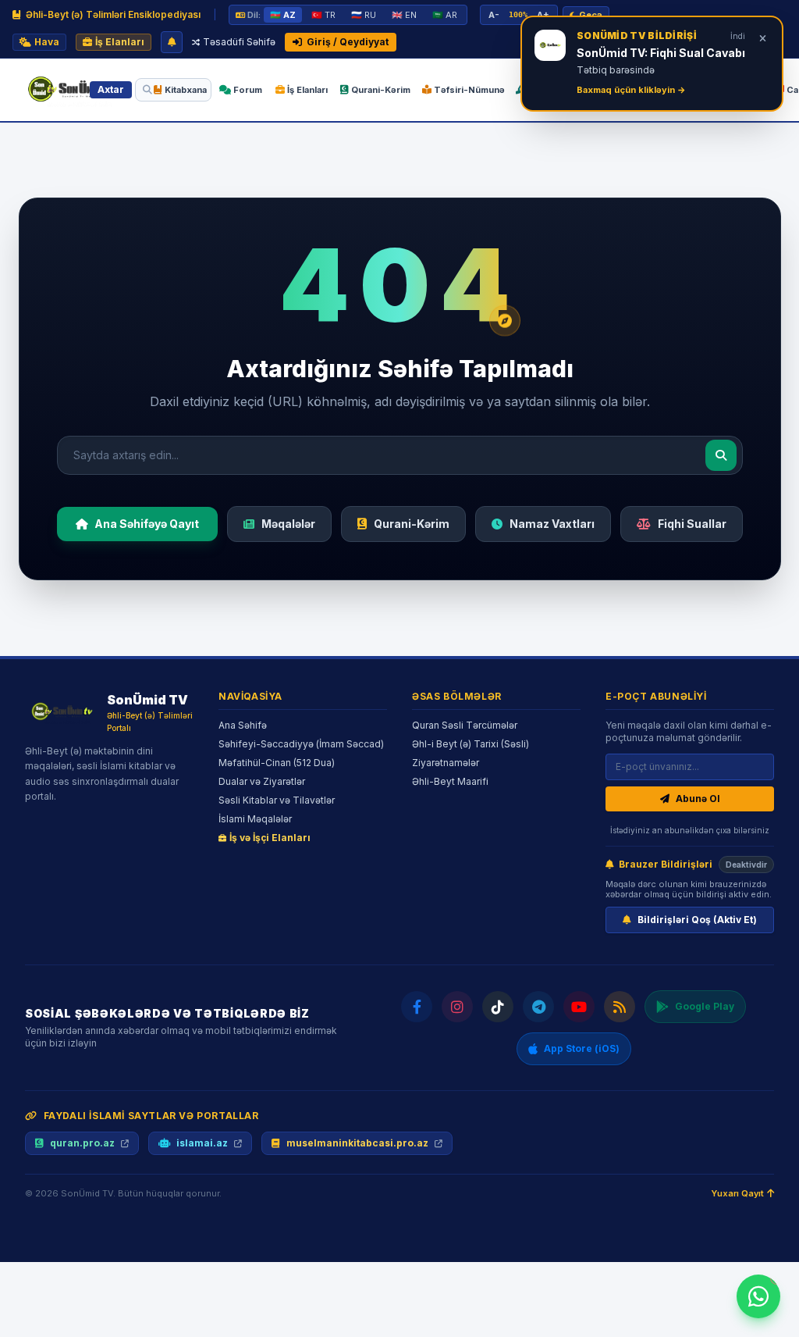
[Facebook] (416, 1006)
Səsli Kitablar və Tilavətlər (276, 800)
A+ (543, 14)
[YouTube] (579, 1006)
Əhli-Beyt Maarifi (450, 781)
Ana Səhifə (242, 725)
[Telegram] (538, 1006)
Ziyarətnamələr (445, 762)
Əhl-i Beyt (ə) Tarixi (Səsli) (470, 744)
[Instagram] (457, 1006)
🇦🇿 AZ (283, 14)
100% (518, 14)
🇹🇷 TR (323, 14)
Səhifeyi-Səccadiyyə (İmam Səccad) (301, 744)
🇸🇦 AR (444, 14)
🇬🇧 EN (404, 14)
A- (493, 14)
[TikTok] (497, 1006)
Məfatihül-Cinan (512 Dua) (276, 762)
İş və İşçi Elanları (270, 837)
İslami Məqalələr (255, 819)
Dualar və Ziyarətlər (261, 781)
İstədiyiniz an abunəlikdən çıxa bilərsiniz (689, 830)
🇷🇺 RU (363, 14)
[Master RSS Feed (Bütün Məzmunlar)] (619, 1006)
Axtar (111, 89)
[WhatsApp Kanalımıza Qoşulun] (758, 1296)
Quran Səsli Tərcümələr (464, 725)
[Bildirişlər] (172, 42)
